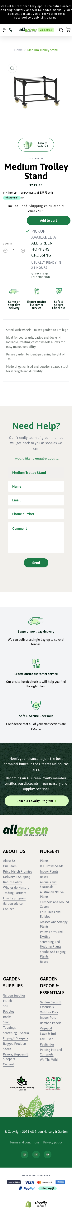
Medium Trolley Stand (42, 50)
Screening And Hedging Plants (50, 944)
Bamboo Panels (50, 1023)
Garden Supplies (14, 995)
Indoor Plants (49, 871)
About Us (9, 860)
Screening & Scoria (16, 1033)
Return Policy (12, 882)
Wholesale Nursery (16, 887)
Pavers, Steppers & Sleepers (15, 1057)
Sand (6, 1022)
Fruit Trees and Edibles (50, 914)
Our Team (10, 866)
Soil (5, 1006)
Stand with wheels (18, 330)
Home (18, 50)
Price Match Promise (17, 871)
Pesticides (47, 1044)
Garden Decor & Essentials (50, 1005)
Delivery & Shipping (16, 876)
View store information (40, 275)
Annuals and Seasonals (48, 884)
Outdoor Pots (49, 1012)
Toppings (9, 1027)
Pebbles (8, 1011)
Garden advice (13, 903)
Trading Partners (14, 893)
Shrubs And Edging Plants (53, 954)
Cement (8, 1064)
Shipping (36, 206)
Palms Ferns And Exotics (51, 934)
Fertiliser (46, 1039)
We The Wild (49, 1059)
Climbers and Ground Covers (54, 904)
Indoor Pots (48, 1017)
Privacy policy (53, 1142)
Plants (44, 860)
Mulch (7, 1000)
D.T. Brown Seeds (51, 866)
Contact (8, 909)
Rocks (7, 1017)
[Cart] (68, 30)
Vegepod (46, 1028)
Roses (44, 876)
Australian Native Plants (52, 894)
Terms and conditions (24, 1142)
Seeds (7, 1049)
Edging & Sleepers (15, 1038)
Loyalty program (14, 898)
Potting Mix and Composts (51, 1052)
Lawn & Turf (48, 1033)
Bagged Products (14, 1043)
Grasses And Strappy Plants (54, 924)
